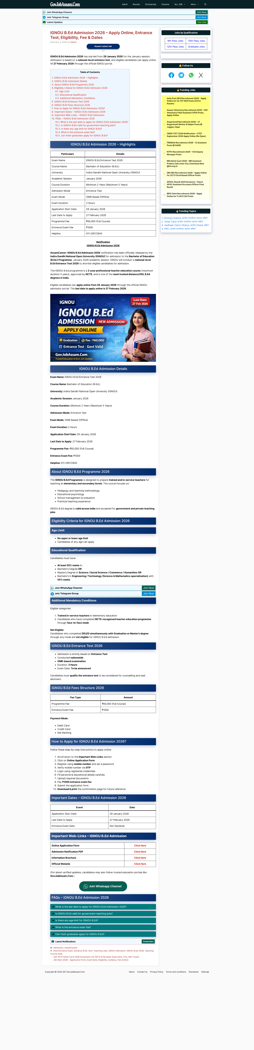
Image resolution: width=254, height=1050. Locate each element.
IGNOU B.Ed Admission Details (69, 81)
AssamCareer (70, 947)
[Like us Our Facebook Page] (171, 77)
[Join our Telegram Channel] (181, 77)
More (193, 4)
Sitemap (205, 972)
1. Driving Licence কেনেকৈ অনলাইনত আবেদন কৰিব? (185, 218)
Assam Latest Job (103, 46)
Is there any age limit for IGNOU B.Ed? (78, 128)
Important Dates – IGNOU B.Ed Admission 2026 (78, 111)
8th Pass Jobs (175, 40)
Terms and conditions (176, 972)
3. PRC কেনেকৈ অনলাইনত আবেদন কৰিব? (179, 228)
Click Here (201, 22)
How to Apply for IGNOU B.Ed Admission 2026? (78, 108)
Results (136, 4)
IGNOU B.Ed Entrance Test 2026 (70, 101)
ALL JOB (178, 4)
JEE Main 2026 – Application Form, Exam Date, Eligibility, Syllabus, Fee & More (90, 960)
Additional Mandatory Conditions (75, 98)
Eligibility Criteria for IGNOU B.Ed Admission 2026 (79, 87)
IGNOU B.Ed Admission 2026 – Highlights (75, 77)
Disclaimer (194, 972)
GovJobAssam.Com (76, 972)
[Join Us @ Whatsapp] (191, 77)
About (132, 972)
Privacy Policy (156, 972)
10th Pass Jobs (196, 40)
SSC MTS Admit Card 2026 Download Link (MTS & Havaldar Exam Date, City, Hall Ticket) (96, 957)
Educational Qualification (70, 94)
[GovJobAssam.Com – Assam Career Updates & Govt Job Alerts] (65, 4)
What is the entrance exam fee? (75, 132)
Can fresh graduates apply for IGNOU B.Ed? (81, 135)
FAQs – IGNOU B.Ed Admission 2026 (73, 118)
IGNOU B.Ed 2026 (135, 950)
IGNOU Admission (117, 950)
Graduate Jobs (196, 46)
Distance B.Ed (80, 950)
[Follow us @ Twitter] (200, 77)
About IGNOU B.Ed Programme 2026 (73, 84)
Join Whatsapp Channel (105, 886)
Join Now (201, 12)
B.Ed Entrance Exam (63, 950)
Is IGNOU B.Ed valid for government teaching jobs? (85, 125)
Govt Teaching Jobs (98, 950)
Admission (58, 947)
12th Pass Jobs (175, 46)
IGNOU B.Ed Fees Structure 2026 (71, 105)
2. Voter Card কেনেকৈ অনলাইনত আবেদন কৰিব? (182, 221)
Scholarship (150, 4)
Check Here (148, 941)
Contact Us (142, 972)
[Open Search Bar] (205, 4)
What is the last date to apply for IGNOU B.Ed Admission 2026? (91, 122)
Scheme (165, 4)
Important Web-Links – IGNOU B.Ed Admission (78, 115)
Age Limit (62, 91)
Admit (125, 4)
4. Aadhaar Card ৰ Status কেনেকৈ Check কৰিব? (185, 225)
